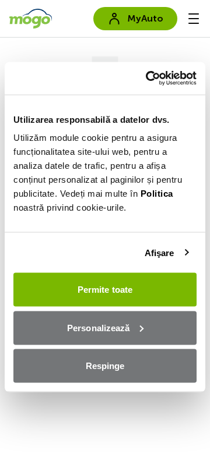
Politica (157, 193)
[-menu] (194, 19)
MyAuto (145, 18)
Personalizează (98, 327)
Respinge (105, 366)
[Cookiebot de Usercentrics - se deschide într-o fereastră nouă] (148, 78)
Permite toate (105, 290)
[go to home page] (30, 19)
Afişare (159, 252)
